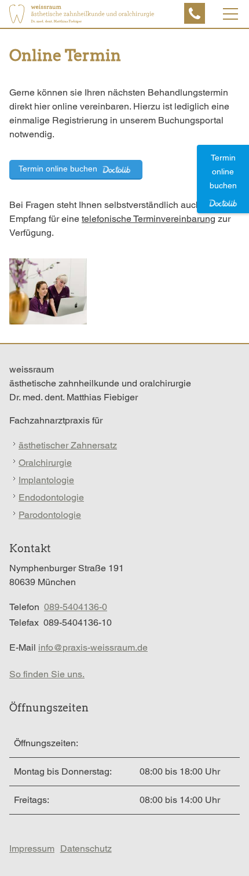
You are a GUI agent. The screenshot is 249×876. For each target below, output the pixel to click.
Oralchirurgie (45, 462)
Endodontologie (51, 497)
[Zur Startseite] (81, 14)
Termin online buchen (59, 168)
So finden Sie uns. (47, 674)
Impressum (31, 848)
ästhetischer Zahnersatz (68, 445)
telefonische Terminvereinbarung (148, 218)
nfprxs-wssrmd (91, 647)
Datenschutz (86, 848)
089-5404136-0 (75, 606)
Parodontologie (50, 514)
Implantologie (46, 480)
